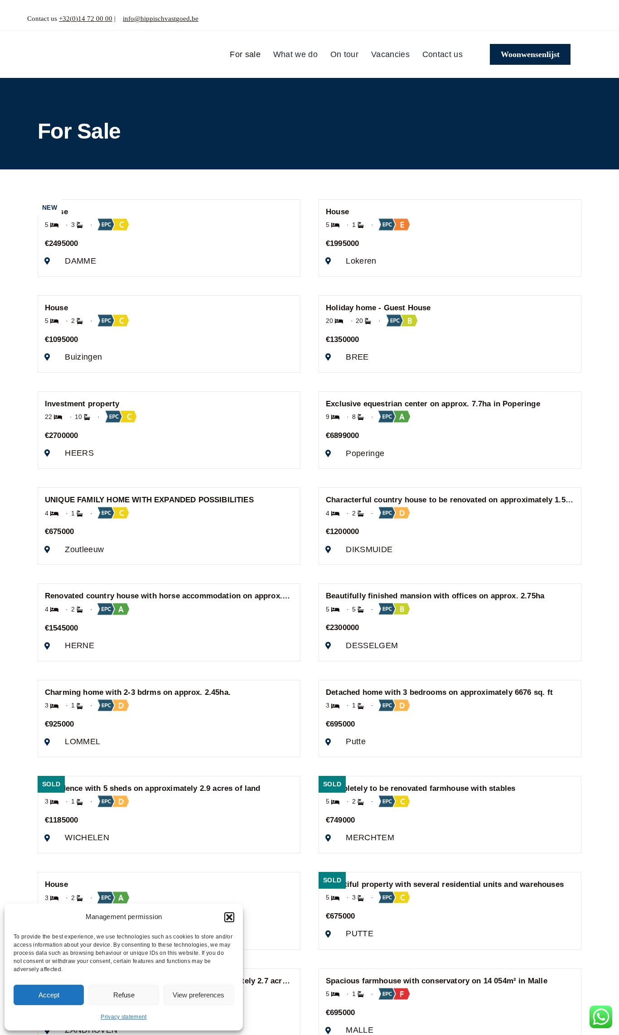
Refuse (124, 995)
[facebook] (574, 18)
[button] (229, 917)
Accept (49, 995)
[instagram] (589, 18)
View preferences (198, 995)
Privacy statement (124, 1017)
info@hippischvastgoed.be (160, 18)
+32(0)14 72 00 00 (85, 18)
